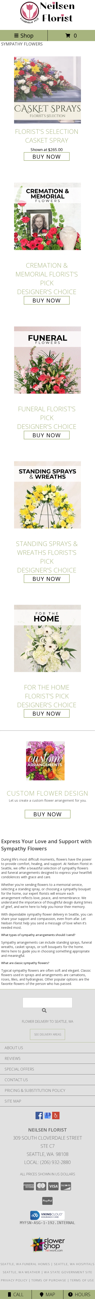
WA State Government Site (68, 1272)
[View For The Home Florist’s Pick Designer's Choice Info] (47, 639)
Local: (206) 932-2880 (47, 1162)
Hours (81, 1294)
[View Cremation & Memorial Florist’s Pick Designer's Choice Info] (47, 217)
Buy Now (47, 156)
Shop (27, 35)
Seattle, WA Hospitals (74, 1264)
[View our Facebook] (39, 1117)
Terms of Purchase (48, 1280)
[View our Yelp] (55, 1117)
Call (17, 1294)
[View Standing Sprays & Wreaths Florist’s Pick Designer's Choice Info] (47, 495)
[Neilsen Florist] (47, 23)
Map (49, 1294)
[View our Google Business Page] (47, 1117)
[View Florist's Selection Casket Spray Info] (47, 90)
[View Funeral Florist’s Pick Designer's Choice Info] (47, 360)
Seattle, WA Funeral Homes (25, 1264)
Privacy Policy (14, 1280)
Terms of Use (82, 1280)
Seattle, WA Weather (21, 1272)
